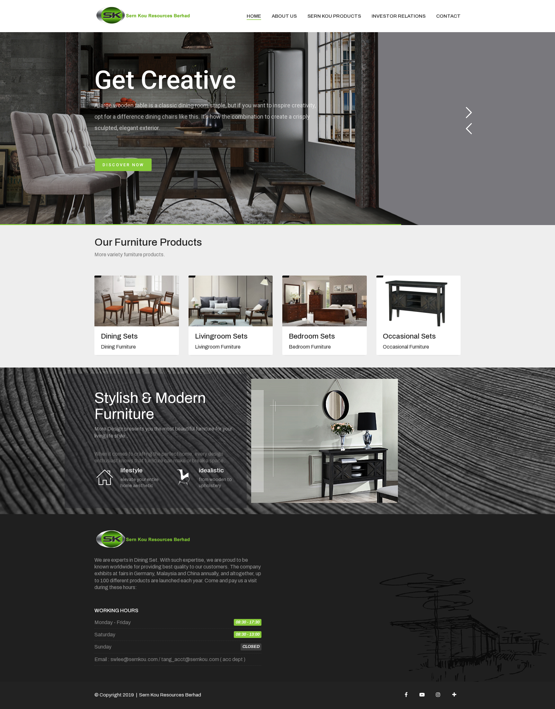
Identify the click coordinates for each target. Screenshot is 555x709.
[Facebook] (406, 694)
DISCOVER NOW (123, 164)
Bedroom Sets (312, 336)
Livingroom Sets (221, 336)
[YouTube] (422, 694)
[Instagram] (438, 694)
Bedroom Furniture (310, 347)
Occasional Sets (409, 336)
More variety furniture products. (129, 254)
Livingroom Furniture (218, 347)
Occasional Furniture (406, 347)
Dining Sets (119, 336)
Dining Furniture (118, 347)
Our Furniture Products (148, 242)
